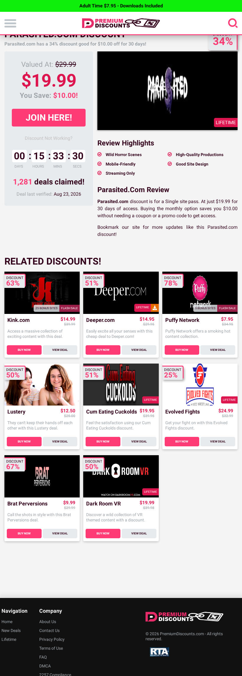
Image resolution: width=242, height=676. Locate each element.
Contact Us (49, 630)
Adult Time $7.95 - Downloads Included (121, 6)
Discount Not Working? (49, 138)
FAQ (43, 657)
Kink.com (18, 320)
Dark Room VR (103, 504)
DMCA (45, 666)
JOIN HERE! (49, 117)
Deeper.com (100, 320)
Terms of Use (51, 648)
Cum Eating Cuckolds (111, 412)
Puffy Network (182, 320)
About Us (47, 621)
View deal (60, 349)
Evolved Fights (182, 412)
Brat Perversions (27, 504)
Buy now (24, 349)
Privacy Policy (52, 639)
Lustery (16, 412)
